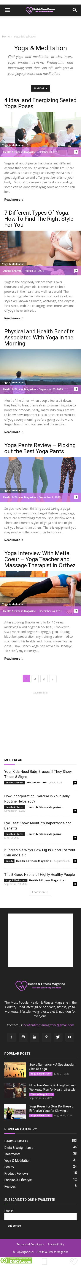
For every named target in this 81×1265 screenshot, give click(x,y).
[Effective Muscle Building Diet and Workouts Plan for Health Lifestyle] (15, 1090)
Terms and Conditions (30, 1244)
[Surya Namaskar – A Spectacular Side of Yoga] (15, 1070)
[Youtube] (69, 1037)
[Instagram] (23, 1037)
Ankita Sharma (12, 270)
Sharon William (36, 782)
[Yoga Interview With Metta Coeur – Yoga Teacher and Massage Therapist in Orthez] (40, 593)
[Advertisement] (40, 23)
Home (6, 36)
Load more (39, 892)
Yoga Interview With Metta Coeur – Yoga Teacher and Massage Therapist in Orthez (40, 559)
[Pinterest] (46, 1037)
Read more (12, 199)
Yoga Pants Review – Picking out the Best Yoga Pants (40, 448)
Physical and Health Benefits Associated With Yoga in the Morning (39, 337)
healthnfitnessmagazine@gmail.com (49, 1025)
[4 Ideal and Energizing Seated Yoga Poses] (40, 134)
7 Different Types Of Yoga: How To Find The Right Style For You (38, 218)
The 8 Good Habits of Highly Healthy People (39, 874)
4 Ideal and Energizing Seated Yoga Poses (40, 103)
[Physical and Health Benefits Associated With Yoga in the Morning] (40, 371)
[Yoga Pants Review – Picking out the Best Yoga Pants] (40, 479)
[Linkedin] (34, 1037)
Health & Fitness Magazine (19, 152)
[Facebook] (11, 1037)
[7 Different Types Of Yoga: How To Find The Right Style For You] (40, 253)
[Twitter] (58, 1037)
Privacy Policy (56, 1244)
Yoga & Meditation (13, 145)
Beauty (9, 860)
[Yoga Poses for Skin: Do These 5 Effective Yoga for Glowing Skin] (15, 1111)
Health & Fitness (15, 782)
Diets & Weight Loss (42, 1094)
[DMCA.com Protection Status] (16, 1262)
